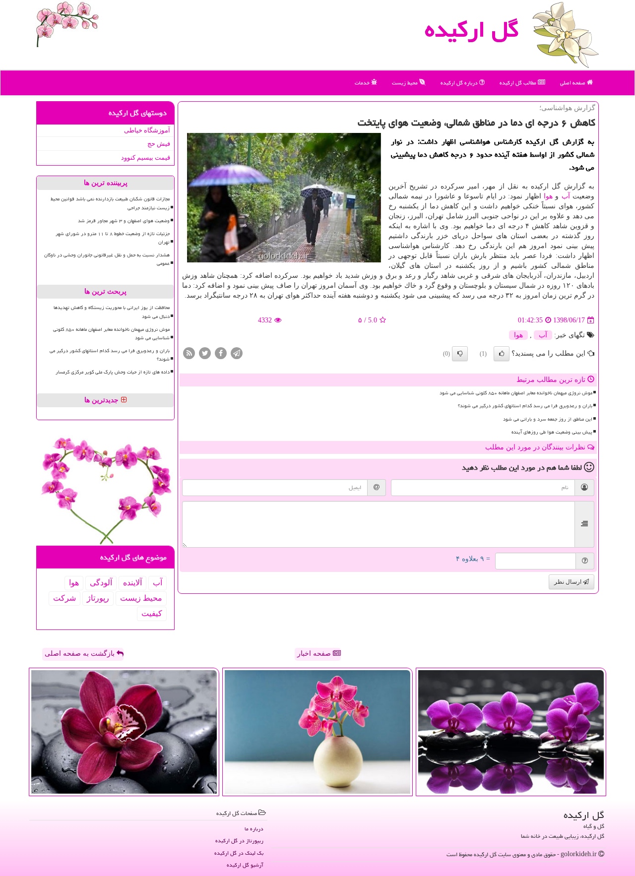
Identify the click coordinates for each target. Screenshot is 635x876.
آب (566, 196)
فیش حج (158, 143)
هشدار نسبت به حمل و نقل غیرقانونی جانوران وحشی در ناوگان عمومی (107, 259)
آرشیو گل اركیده (245, 865)
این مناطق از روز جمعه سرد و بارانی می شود (547, 419)
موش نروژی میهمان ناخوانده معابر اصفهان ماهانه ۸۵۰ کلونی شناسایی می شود (516, 393)
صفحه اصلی (573, 82)
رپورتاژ (98, 598)
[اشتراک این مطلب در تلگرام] (237, 353)
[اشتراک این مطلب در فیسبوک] (221, 353)
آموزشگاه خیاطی (147, 130)
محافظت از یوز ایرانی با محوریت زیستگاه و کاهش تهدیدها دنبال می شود (112, 312)
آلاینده (132, 582)
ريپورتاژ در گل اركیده (239, 840)
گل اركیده (472, 29)
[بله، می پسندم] (501, 353)
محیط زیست (405, 82)
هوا (548, 196)
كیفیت (151, 613)
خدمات (363, 82)
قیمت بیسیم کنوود (145, 157)
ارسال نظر (568, 581)
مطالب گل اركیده (519, 82)
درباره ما (254, 828)
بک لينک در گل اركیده (238, 853)
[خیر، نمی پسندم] (460, 353)
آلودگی (101, 582)
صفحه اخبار (315, 653)
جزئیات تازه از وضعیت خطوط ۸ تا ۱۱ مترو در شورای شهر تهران (113, 238)
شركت (64, 598)
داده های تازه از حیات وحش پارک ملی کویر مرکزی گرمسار (113, 372)
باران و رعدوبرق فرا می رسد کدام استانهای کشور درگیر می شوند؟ (525, 406)
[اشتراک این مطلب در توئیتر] (205, 353)
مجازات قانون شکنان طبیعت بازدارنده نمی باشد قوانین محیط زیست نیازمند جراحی (110, 203)
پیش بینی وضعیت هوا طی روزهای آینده (551, 432)
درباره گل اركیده (460, 82)
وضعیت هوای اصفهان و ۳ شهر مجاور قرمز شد (124, 221)
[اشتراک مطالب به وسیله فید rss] (189, 353)
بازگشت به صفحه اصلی (81, 653)
